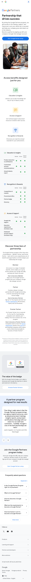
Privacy (25, 570)
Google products (16, 570)
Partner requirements (11, 301)
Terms (3, 572)
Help (5, 576)
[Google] (4, 567)
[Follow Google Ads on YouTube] (8, 531)
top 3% (22, 325)
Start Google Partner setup (15, 466)
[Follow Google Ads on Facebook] (12, 531)
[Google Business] (5, 2)
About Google (6, 570)
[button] (15, 486)
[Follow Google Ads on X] (3, 531)
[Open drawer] (2, 2)
